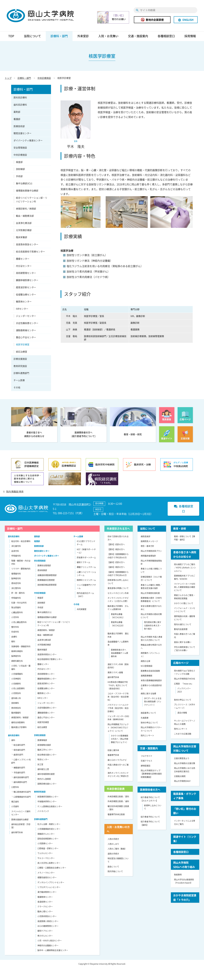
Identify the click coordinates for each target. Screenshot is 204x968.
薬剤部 (17, 111)
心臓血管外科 (17, 612)
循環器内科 (16, 573)
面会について (113, 866)
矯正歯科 (15, 801)
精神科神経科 (17, 651)
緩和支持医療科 (18, 722)
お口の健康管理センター (47, 926)
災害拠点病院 (180, 776)
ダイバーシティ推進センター (28, 140)
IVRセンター (22, 308)
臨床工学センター (45, 749)
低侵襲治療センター (26, 294)
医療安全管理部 (44, 565)
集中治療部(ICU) (24, 183)
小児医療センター (45, 843)
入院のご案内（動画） (117, 848)
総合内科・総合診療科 (20, 541)
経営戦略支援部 (44, 745)
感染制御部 (42, 570)
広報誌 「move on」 (183, 683)
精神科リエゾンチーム (86, 580)
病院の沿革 (145, 661)
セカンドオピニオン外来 (118, 593)
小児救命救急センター (47, 916)
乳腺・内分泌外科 (19, 602)
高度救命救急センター (27, 244)
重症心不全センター (26, 337)
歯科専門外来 (17, 832)
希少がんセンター (45, 935)
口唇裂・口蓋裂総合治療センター (51, 867)
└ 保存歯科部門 (18, 749)
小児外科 (15, 617)
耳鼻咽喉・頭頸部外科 (20, 646)
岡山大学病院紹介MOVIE (184, 678)
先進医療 (144, 717)
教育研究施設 (20, 366)
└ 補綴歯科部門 (18, 767)
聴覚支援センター (22, 133)
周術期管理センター (26, 272)
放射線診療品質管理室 (47, 584)
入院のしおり (113, 844)
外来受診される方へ (118, 528)
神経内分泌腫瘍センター (47, 945)
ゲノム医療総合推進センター (49, 806)
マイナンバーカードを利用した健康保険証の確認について (184, 587)
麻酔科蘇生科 (17, 661)
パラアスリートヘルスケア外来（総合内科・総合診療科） (118, 708)
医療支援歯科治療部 (20, 819)
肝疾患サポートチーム (86, 557)
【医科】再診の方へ (116, 549)
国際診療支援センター (47, 783)
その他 (17, 387)
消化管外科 (16, 588)
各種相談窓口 (166, 36)
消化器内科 (16, 546)
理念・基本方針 (147, 546)
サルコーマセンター (46, 858)
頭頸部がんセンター (46, 833)
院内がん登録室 (44, 779)
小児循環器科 (17, 673)
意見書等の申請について (118, 588)
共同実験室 (81, 609)
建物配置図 (145, 765)
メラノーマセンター (46, 872)
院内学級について (115, 871)
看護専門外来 (113, 755)
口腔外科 (15, 787)
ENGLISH (185, 20)
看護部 (17, 119)
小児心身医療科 (18, 688)
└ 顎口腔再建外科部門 (21, 791)
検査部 (19, 161)
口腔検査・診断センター (47, 848)
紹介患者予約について (150, 816)
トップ (8, 78)
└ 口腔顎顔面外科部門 (21, 796)
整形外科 (15, 627)
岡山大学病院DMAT (182, 781)
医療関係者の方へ (150, 789)
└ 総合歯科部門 (18, 745)
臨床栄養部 (21, 237)
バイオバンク (43, 811)
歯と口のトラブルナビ (117, 760)
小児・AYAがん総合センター (49, 940)
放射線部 (20, 169)
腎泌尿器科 (16, 607)
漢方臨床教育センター (47, 892)
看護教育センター (45, 897)
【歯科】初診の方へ (116, 562)
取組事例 (178, 874)
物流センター (43, 759)
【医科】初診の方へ (116, 544)
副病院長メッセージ (149, 541)
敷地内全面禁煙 (155, 20)
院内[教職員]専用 (14, 491)
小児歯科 (15, 806)
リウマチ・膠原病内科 (20, 568)
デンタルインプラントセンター (50, 882)
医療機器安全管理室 (46, 580)
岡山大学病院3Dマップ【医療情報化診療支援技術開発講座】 (151, 773)
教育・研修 (179, 528)
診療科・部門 (59, 36)
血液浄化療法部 (24, 222)
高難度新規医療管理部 (47, 575)
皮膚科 (14, 636)
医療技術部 (19, 126)
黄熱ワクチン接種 (115, 672)
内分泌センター (24, 265)
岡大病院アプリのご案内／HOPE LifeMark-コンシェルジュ (185, 567)
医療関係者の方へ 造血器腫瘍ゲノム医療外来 (119, 653)
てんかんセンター (45, 853)
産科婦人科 (16, 698)
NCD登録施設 (146, 665)
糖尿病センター (24, 301)
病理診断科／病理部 (26, 208)
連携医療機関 (146, 675)
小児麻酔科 (16, 683)
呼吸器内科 (16, 555)
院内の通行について (182, 624)
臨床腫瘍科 (16, 712)
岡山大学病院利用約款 (150, 593)
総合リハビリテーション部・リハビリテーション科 (31, 199)
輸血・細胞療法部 (25, 215)
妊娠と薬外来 (113, 750)
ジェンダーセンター (26, 315)
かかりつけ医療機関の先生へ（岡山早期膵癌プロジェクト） (119, 739)
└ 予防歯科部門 (18, 772)
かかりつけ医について (183, 603)
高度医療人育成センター (47, 921)
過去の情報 (182, 712)
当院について (32, 36)
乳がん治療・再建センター (48, 824)
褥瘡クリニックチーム (86, 567)
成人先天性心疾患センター (48, 863)
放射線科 (15, 703)
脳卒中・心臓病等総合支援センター (52, 950)
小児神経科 (16, 678)
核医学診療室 (22, 344)
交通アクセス (146, 760)
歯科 (13, 740)
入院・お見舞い (108, 36)
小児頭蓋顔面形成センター (48, 829)
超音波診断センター (26, 287)
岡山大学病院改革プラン (151, 551)
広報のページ (181, 663)
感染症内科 (16, 583)
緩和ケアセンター (45, 930)
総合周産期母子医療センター (30, 251)
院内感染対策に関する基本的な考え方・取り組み (152, 625)
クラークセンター (45, 906)
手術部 (19, 176)
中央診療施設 (44, 78)
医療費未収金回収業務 (150, 670)
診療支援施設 (20, 358)
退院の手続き (113, 853)
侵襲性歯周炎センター (47, 877)
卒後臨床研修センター (47, 801)
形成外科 (15, 631)
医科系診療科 (20, 97)
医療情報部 (42, 740)
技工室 (40, 764)
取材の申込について (149, 722)
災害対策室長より (181, 758)
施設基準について (148, 712)
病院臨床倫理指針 (148, 555)
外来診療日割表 (116, 789)
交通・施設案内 (138, 36)
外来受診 (83, 36)
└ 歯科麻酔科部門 (19, 782)
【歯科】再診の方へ (116, 567)
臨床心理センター (45, 911)
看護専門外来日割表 (116, 814)
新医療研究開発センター (47, 796)
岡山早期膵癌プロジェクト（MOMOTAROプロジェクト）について (118, 727)
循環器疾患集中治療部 (27, 190)
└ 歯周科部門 (17, 754)
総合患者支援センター (47, 754)
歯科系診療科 (20, 104)
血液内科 (15, 551)
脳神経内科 (16, 578)
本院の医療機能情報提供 (151, 680)
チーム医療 (19, 380)
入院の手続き (113, 839)
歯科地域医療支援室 (46, 774)
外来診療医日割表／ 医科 (118, 796)
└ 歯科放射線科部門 (20, 777)
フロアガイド (146, 756)
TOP (11, 36)
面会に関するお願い (182, 642)
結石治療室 (21, 351)
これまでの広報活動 (182, 733)
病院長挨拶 (145, 536)
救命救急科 (16, 707)
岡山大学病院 (40, 15)
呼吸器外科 (16, 597)
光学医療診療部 (24, 230)
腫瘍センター (22, 258)
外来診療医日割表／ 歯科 (118, 801)
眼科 (13, 641)
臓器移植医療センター (27, 280)
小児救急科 (16, 693)
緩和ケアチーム (83, 562)
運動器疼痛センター (26, 330)
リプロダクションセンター (48, 887)
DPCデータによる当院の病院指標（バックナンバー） (152, 701)
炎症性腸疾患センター (27, 323)
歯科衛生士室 (43, 769)
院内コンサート (147, 735)
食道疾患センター (45, 901)
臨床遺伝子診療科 (19, 727)
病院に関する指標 (148, 693)
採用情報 (190, 36)
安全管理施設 (20, 147)
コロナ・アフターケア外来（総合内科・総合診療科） (118, 697)
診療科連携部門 (21, 373)
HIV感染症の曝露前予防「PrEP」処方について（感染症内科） (118, 685)
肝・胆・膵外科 (18, 593)
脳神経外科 (16, 656)
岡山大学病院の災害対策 (184, 763)
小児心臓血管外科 (19, 622)
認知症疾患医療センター (47, 838)
